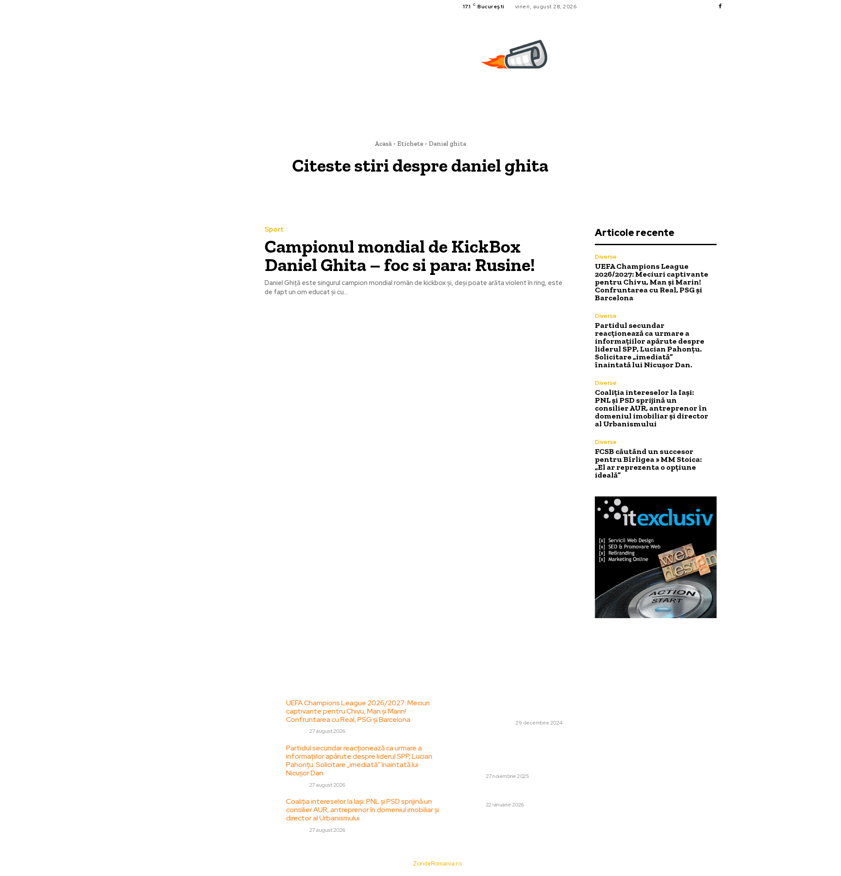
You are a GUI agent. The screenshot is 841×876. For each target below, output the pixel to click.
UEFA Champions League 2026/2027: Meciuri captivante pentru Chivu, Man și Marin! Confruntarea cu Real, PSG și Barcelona (651, 282)
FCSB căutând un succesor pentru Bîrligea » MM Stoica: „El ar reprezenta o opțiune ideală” (648, 463)
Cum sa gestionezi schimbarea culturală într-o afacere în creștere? (535, 707)
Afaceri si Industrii (488, 722)
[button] (721, 98)
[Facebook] (720, 6)
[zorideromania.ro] (516, 59)
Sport (274, 229)
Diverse (606, 257)
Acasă (383, 144)
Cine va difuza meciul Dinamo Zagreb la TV (530, 793)
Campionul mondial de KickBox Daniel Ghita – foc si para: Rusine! (400, 255)
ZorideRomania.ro (437, 863)
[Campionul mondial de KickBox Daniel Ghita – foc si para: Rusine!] (183, 262)
